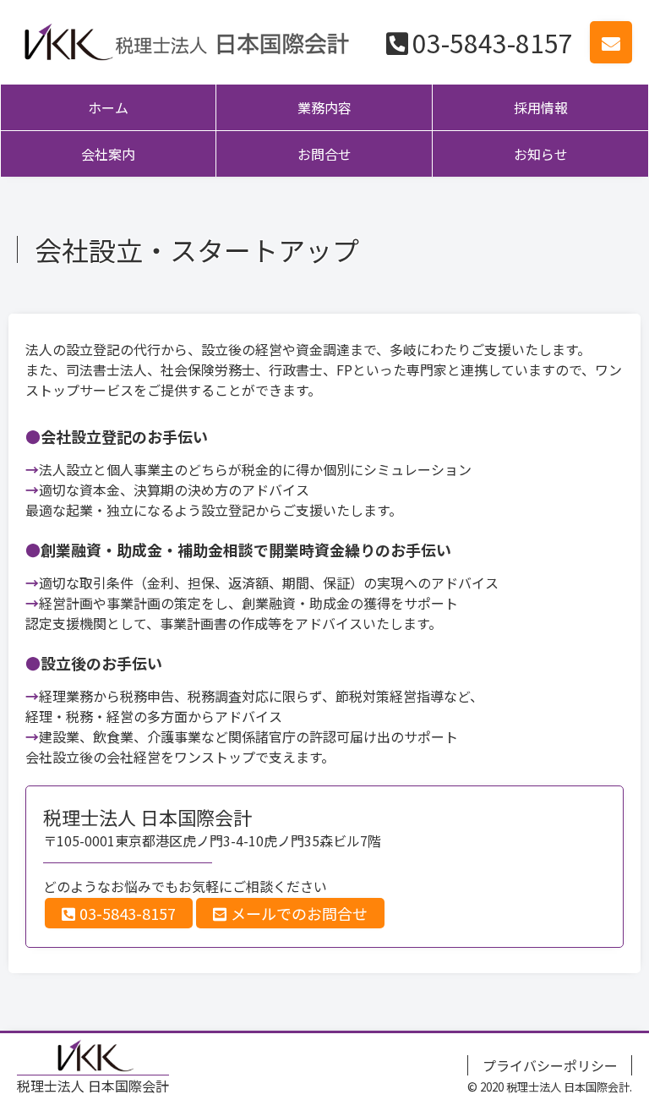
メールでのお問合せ (299, 913)
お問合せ (324, 154)
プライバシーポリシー (550, 1065)
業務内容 (324, 107)
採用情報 (541, 107)
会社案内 (108, 154)
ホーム (108, 107)
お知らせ (541, 154)
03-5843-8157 (492, 42)
